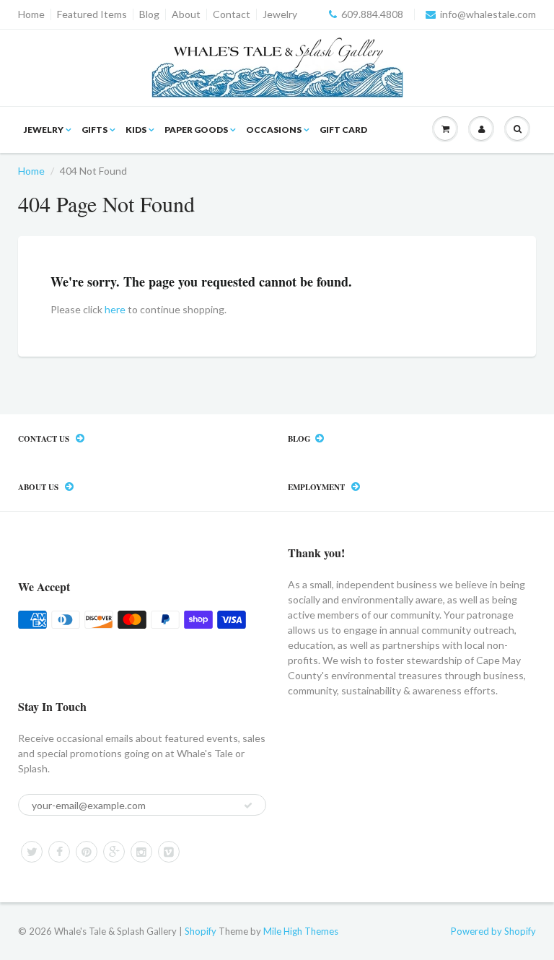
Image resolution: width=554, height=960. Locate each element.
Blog (149, 14)
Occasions (274, 129)
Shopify (200, 931)
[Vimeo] (169, 852)
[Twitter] (32, 852)
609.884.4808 (372, 14)
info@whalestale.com (488, 14)
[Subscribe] (248, 805)
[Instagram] (141, 852)
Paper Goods (196, 129)
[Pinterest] (86, 852)
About (186, 14)
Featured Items (92, 14)
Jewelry (280, 14)
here (115, 309)
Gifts (94, 129)
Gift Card (343, 129)
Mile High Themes (300, 931)
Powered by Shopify (493, 931)
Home (31, 14)
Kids (136, 129)
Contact (231, 14)
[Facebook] (59, 852)
